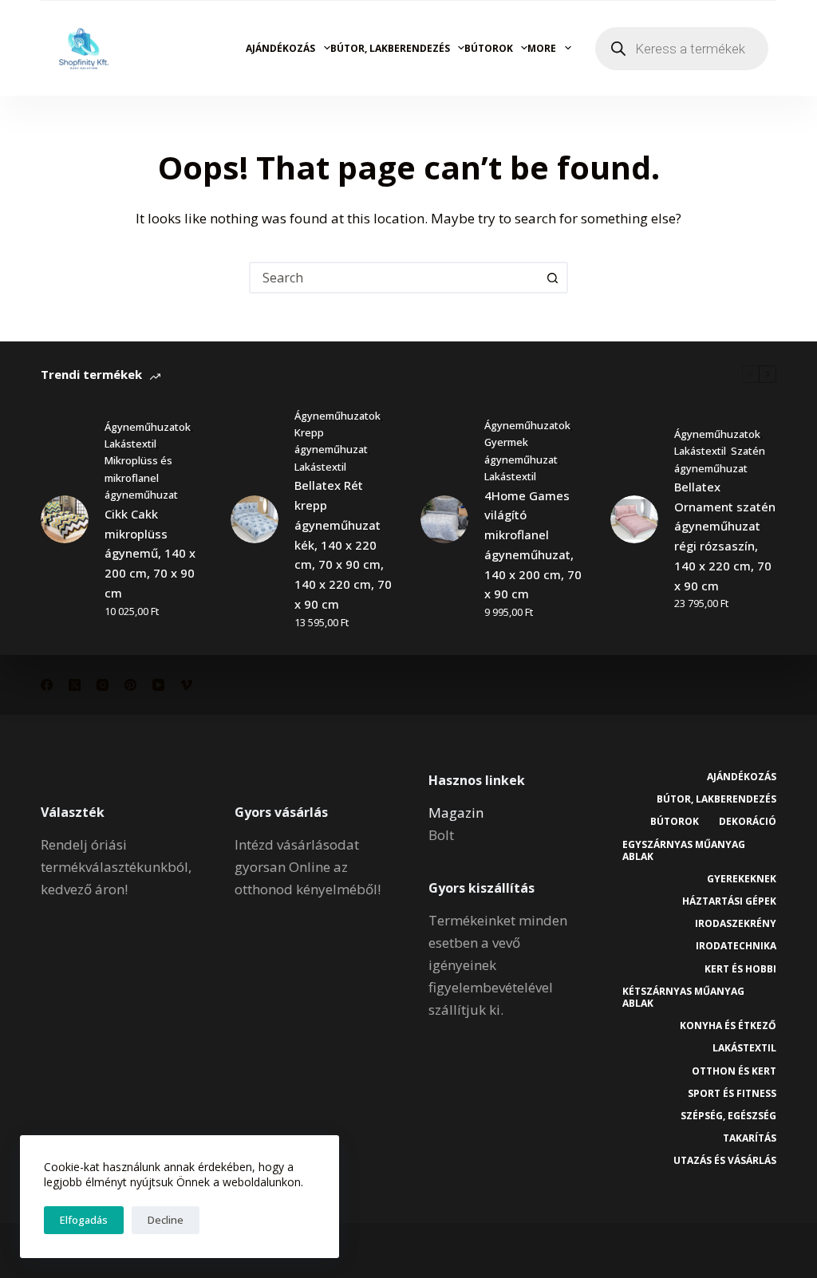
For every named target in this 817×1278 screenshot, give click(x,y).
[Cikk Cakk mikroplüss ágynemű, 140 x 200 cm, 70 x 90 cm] (65, 519)
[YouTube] (158, 685)
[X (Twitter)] (75, 685)
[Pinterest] (130, 685)
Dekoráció (747, 821)
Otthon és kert (734, 1071)
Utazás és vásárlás (724, 1160)
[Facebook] (47, 685)
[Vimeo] (186, 685)
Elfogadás (84, 1220)
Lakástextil (130, 443)
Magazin (455, 812)
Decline (166, 1220)
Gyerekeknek (741, 879)
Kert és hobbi (740, 969)
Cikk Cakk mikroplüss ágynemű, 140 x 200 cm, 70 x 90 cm (150, 553)
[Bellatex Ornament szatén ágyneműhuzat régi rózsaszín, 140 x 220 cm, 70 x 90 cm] (634, 519)
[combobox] (394, 278)
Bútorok (488, 48)
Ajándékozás (280, 48)
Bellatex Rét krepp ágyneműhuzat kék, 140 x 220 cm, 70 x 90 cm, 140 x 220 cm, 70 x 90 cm (343, 544)
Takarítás (749, 1138)
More (541, 48)
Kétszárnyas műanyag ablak (683, 997)
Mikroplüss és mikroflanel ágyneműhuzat (141, 477)
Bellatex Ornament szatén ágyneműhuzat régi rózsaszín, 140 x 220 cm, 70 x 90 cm (725, 536)
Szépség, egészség (728, 1116)
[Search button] (552, 277)
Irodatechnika (736, 946)
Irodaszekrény (735, 923)
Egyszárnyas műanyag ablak (683, 850)
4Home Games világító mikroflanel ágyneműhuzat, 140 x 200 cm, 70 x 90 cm (533, 544)
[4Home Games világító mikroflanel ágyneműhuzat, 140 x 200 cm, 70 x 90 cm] (444, 519)
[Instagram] (103, 685)
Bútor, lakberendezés (390, 48)
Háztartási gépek (729, 901)
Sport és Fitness (732, 1093)
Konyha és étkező (728, 1026)
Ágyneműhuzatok (148, 427)
